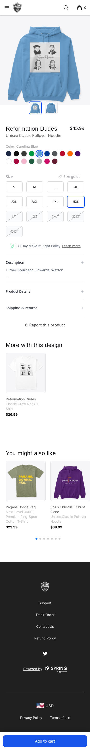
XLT (34, 216)
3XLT (76, 216)
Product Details (18, 291)
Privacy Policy (31, 718)
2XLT (55, 216)
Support (45, 603)
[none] (69, 176)
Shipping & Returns (21, 308)
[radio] (14, 186)
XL (76, 187)
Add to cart (45, 741)
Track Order (45, 615)
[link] (25, 373)
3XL (34, 201)
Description (15, 262)
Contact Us (45, 626)
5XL (76, 201)
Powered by (32, 669)
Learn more (71, 246)
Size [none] (9, 176)
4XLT (14, 231)
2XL (14, 201)
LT (14, 216)
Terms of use (60, 718)
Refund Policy (45, 638)
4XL (55, 201)
